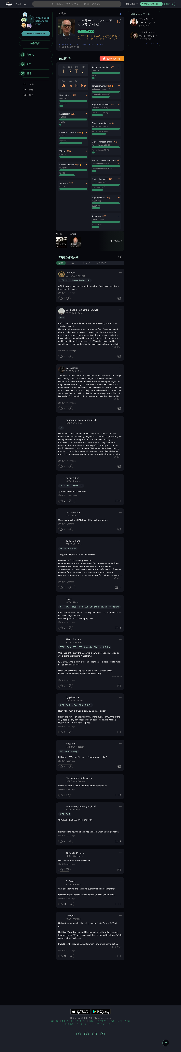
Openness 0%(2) (98, 187)
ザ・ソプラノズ (85, 31)
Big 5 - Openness (100, 179)
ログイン (170, 4)
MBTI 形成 (28, 89)
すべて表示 (115, 241)
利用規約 (69, 1024)
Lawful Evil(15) (98, 219)
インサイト (81, 1021)
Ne (83, 85)
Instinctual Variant (67, 132)
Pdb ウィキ (28, 84)
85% (63, 67)
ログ (93, 44)
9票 (112, 104)
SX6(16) (62, 136)
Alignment (96, 216)
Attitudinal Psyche (100, 67)
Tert (76, 81)
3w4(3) (62, 122)
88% (83, 67)
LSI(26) (62, 186)
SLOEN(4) (96, 206)
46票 (79, 132)
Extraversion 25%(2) (100, 113)
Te (70, 85)
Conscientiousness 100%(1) (103, 169)
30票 (108, 86)
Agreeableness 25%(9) (101, 145)
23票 (77, 164)
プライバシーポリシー (106, 1024)
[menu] (36, 64)
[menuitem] (36, 55)
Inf (83, 81)
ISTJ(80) (62, 98)
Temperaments (99, 86)
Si (63, 85)
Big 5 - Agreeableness (102, 142)
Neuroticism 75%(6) (100, 126)
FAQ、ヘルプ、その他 (120, 1021)
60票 (73, 114)
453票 (62, 58)
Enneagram (64, 114)
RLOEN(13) (96, 201)
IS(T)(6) (62, 173)
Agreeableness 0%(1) (100, 150)
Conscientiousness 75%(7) (102, 164)
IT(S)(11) (63, 168)
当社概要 (55, 1021)
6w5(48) (62, 117)
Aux (70, 81)
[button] (106, 128)
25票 (111, 67)
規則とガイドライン (98, 1021)
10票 (115, 142)
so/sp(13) (63, 141)
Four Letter (64, 95)
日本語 (132, 4)
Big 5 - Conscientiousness (104, 160)
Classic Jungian (66, 164)
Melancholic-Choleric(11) (102, 89)
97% (76, 67)
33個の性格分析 (68, 257)
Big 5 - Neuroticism (101, 123)
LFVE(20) (95, 70)
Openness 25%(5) (99, 182)
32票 (69, 151)
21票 (104, 216)
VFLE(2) (95, 75)
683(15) (62, 154)
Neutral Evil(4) (97, 224)
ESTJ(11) (63, 103)
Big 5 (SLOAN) (98, 197)
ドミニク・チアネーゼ (76, 245)
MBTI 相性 (28, 95)
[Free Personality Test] (36, 24)
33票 (71, 183)
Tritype (62, 151)
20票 (108, 197)
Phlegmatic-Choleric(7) (101, 94)
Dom (63, 81)
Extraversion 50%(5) (100, 108)
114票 (73, 95)
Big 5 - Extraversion (101, 104)
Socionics (63, 183)
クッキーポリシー (84, 1024)
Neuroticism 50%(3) (100, 131)
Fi (76, 85)
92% (70, 67)
